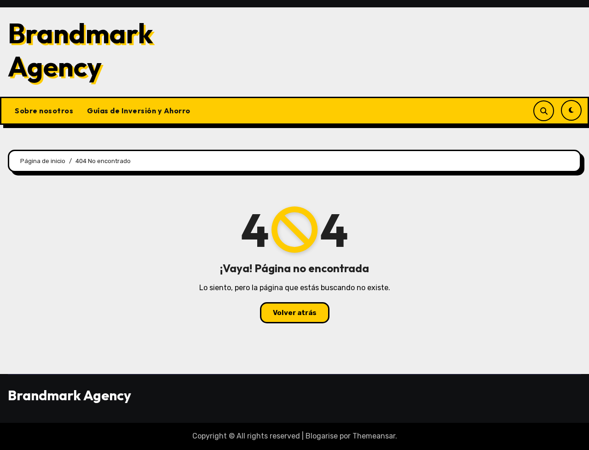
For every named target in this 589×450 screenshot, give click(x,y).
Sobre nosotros (44, 110)
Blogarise (322, 436)
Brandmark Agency (80, 50)
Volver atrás (295, 313)
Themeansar (373, 436)
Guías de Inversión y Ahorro (139, 110)
